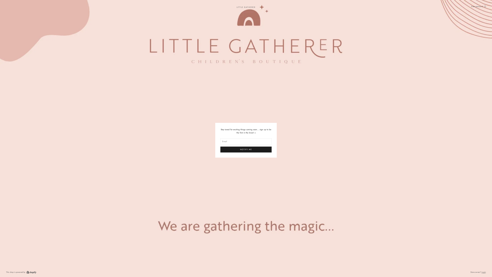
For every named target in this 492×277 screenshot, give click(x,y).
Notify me (246, 149)
